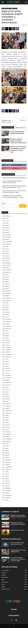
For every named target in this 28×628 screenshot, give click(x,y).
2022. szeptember (7, 326)
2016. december (6, 488)
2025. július (5, 246)
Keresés (4, 203)
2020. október (6, 380)
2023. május (5, 307)
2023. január (5, 317)
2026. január (5, 232)
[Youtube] (16, 620)
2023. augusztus (6, 300)
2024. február (6, 286)
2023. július (5, 302)
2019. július (5, 415)
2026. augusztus (6, 216)
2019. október (6, 408)
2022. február (6, 342)
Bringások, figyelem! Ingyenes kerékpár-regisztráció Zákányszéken (18, 140)
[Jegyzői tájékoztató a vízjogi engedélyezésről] (5, 552)
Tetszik (23, 165)
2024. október (6, 267)
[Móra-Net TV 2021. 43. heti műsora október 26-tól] (5, 544)
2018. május (5, 448)
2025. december (6, 234)
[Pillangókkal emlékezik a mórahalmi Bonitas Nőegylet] (5, 524)
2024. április (5, 281)
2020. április (5, 394)
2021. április (5, 366)
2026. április (5, 225)
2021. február (6, 371)
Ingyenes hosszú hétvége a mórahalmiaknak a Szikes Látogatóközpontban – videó (14, 186)
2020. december (6, 375)
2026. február (6, 230)
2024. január (5, 288)
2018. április (5, 450)
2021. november (6, 349)
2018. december (6, 432)
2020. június (5, 389)
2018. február (6, 455)
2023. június (5, 305)
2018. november (6, 434)
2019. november (6, 406)
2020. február (6, 399)
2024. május (5, 279)
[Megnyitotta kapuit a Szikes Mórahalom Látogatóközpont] (5, 517)
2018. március (6, 453)
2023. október (6, 295)
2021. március (6, 368)
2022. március (6, 340)
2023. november (6, 293)
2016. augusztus (6, 497)
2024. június (5, 277)
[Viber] (17, 28)
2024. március (6, 284)
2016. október (6, 493)
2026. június (5, 220)
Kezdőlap (4, 6)
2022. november (6, 321)
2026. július (5, 218)
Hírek (8, 6)
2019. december (6, 403)
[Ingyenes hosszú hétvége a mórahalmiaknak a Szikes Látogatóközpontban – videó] (5, 148)
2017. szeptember (7, 467)
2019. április (5, 422)
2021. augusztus (6, 356)
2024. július (5, 274)
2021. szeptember (7, 354)
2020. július (5, 387)
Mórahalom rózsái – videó (17, 530)
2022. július (5, 331)
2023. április (5, 310)
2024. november (6, 265)
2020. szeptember (7, 382)
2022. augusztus (6, 328)
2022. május (5, 335)
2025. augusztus (6, 244)
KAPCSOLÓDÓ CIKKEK (7, 127)
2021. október (6, 352)
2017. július (5, 471)
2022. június (5, 333)
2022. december (6, 319)
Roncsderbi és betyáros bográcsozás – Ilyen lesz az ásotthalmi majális (18, 559)
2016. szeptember (7, 495)
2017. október (6, 464)
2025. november (6, 237)
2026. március (6, 227)
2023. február (6, 314)
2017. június (5, 474)
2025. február (6, 258)
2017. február (6, 483)
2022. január (5, 345)
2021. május (5, 363)
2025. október (6, 239)
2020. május (5, 392)
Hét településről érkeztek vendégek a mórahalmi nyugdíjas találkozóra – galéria (12, 196)
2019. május (5, 420)
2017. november (6, 462)
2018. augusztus (6, 441)
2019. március (6, 424)
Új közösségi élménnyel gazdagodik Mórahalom (14, 177)
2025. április (5, 253)
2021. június (5, 361)
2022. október (6, 324)
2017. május (5, 476)
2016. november (6, 490)
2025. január (5, 260)
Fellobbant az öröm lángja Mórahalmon (7, 121)
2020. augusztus (6, 385)
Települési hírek (8, 8)
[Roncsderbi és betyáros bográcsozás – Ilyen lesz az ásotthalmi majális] (5, 559)
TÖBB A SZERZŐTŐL (20, 127)
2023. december (6, 291)
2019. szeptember (7, 410)
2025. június (5, 249)
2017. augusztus (6, 469)
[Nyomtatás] (13, 28)
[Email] (10, 28)
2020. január (5, 401)
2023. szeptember (7, 298)
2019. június (5, 417)
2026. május (5, 223)
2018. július (5, 443)
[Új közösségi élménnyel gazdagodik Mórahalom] (5, 133)
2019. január (5, 429)
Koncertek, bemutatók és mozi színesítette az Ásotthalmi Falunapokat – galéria (14, 191)
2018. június (5, 446)
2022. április (5, 338)
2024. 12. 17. (23, 120)
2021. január (5, 373)
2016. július (5, 500)
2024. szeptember (7, 270)
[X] (6, 28)
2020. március (6, 396)
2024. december (6, 263)
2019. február (6, 427)
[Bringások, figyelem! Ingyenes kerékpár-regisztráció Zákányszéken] (5, 141)
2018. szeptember (7, 439)
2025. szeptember (7, 241)
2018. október (6, 436)
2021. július (5, 359)
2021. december (6, 347)
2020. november (6, 378)
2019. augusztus (6, 413)
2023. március (6, 312)
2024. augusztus (6, 272)
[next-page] (5, 156)
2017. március (6, 481)
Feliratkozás (22, 168)
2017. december (6, 460)
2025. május (5, 251)
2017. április (5, 478)
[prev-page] (3, 156)
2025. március (6, 256)
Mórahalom (15, 8)
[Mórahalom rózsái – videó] (5, 532)
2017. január (5, 486)
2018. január (5, 457)
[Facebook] (3, 28)
